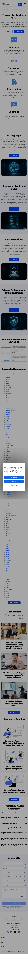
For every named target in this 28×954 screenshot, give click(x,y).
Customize (14, 485)
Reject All (14, 481)
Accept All (14, 477)
